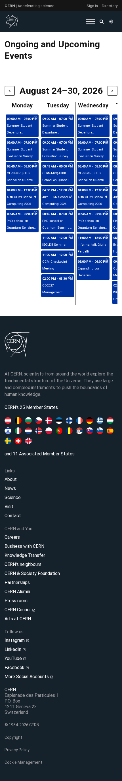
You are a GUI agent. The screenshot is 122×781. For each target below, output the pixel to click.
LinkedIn (13, 649)
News (10, 488)
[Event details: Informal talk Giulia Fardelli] (106, 237)
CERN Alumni (17, 591)
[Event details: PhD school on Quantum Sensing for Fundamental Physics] (35, 213)
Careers (12, 537)
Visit (9, 506)
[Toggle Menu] (90, 21)
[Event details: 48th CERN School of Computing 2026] (35, 189)
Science (13, 497)
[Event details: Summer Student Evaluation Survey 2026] (35, 142)
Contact (13, 515)
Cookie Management (23, 762)
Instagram (15, 640)
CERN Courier (18, 609)
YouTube (14, 658)
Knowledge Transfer (25, 555)
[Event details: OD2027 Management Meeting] (70, 278)
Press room (16, 600)
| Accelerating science (29, 5)
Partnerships (17, 582)
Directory (109, 5)
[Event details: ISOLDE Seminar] (70, 237)
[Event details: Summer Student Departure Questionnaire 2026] (35, 118)
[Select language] (111, 21)
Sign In (92, 5)
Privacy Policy (17, 750)
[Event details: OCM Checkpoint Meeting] (70, 254)
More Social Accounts (27, 676)
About (11, 479)
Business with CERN (24, 546)
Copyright (13, 737)
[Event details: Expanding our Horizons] (106, 261)
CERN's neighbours (23, 564)
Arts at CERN (18, 618)
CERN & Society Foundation (32, 573)
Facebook (15, 667)
